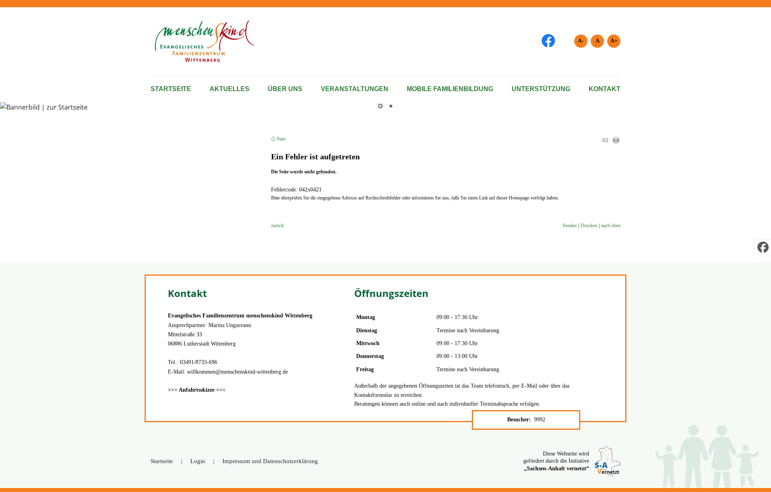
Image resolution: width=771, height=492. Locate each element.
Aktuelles (229, 88)
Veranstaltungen (354, 88)
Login (197, 461)
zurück (277, 225)
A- (581, 41)
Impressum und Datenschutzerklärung (270, 461)
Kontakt (604, 88)
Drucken (589, 225)
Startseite (171, 88)
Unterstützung (541, 88)
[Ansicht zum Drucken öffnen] (616, 141)
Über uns (285, 88)
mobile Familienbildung (450, 88)
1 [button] (380, 106)
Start (281, 139)
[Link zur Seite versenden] (605, 141)
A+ (614, 41)
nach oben (610, 225)
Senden (570, 225)
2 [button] (390, 106)
